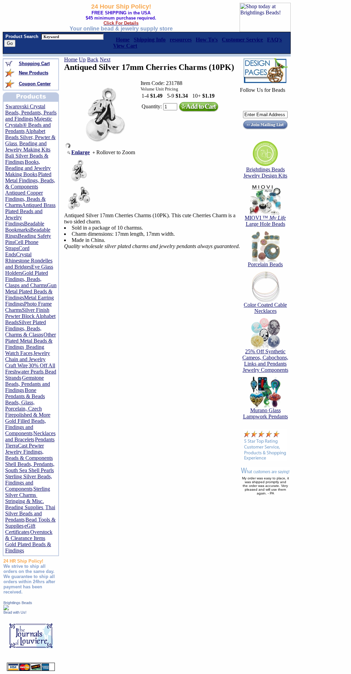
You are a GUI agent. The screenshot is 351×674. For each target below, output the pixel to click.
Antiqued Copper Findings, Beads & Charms (25, 199)
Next (105, 59)
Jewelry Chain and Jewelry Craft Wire (27, 359)
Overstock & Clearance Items (28, 535)
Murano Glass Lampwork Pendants (265, 413)
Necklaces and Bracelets (30, 436)
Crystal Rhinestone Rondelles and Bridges (28, 261)
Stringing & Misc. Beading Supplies (25, 504)
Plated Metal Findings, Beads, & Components (30, 180)
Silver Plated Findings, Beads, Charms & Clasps (25, 328)
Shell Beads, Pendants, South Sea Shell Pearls (30, 467)
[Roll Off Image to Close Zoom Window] (105, 146)
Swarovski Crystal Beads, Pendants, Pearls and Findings (31, 112)
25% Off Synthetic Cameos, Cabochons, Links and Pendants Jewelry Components (265, 360)
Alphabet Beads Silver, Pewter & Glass (30, 137)
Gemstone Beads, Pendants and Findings (27, 384)
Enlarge (80, 152)
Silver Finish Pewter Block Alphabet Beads (30, 316)
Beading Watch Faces (24, 350)
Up (82, 59)
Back (92, 59)
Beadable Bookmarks (24, 227)
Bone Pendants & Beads (25, 393)
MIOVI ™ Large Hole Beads (265, 221)
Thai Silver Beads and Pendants (30, 513)
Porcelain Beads (265, 264)
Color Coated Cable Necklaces (265, 308)
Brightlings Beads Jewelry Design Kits (265, 173)
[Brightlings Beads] (6, 608)
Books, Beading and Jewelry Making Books (28, 168)
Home (70, 59)
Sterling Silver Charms (27, 492)
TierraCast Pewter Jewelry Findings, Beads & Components (29, 452)
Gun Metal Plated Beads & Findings (31, 291)
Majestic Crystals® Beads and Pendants (28, 125)
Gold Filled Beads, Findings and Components (25, 427)
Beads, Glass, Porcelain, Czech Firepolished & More (27, 409)
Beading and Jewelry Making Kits (27, 146)
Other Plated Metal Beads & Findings (30, 341)
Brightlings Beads (17, 603)
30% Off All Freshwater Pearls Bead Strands (30, 372)
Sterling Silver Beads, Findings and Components (28, 483)
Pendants (45, 439)
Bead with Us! (14, 612)
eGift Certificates (20, 529)
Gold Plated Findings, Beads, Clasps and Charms (26, 279)
